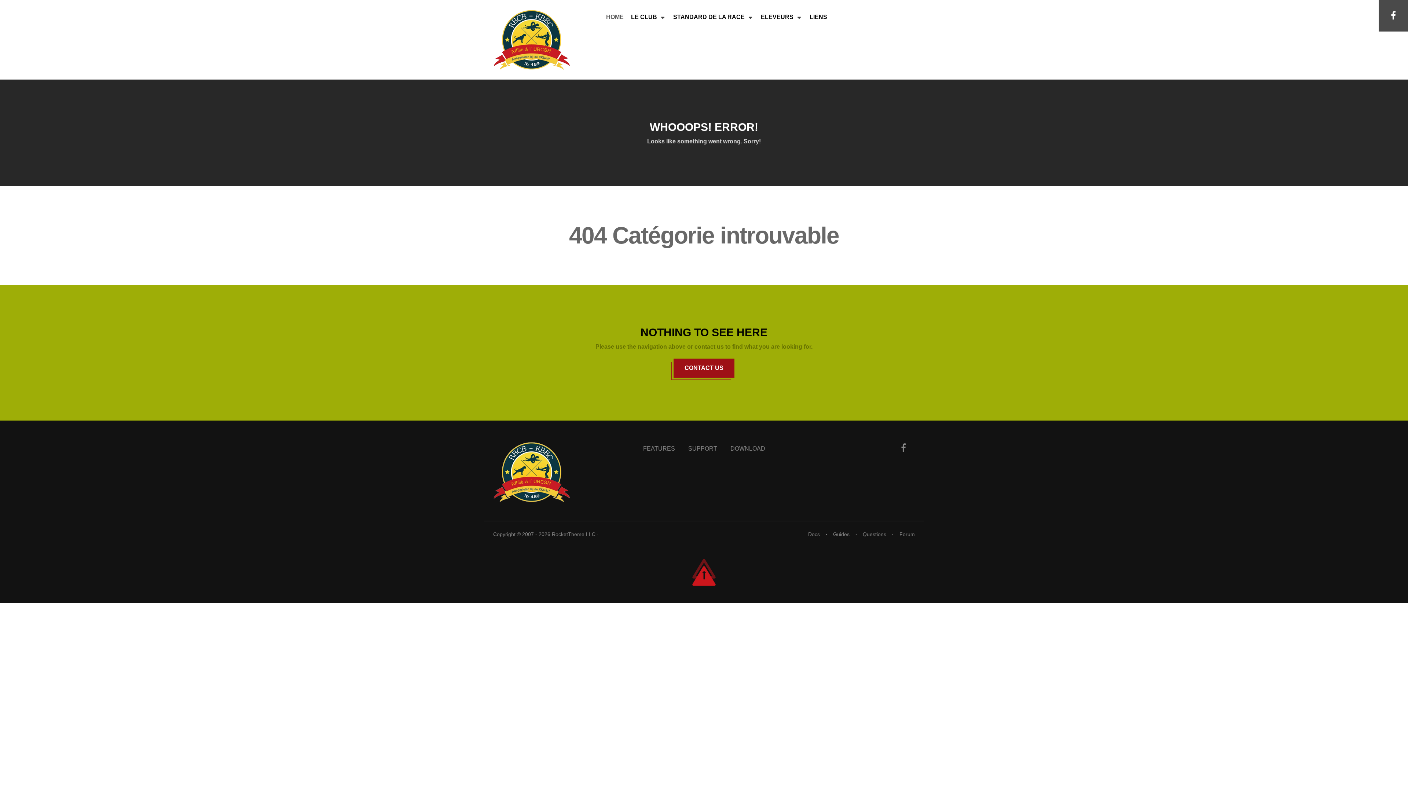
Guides (841, 534)
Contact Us (704, 368)
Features (659, 448)
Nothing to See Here (704, 332)
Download (747, 448)
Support (702, 448)
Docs (814, 534)
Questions (874, 534)
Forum (907, 534)
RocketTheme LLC (574, 534)
